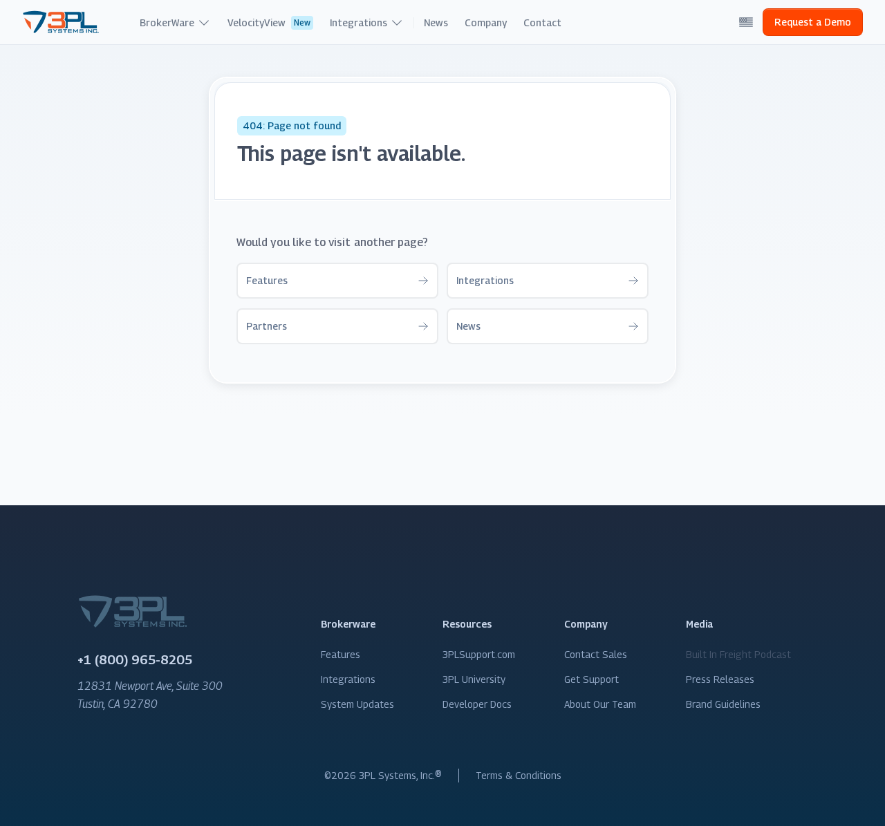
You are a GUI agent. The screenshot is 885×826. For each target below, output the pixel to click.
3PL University (473, 679)
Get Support (591, 679)
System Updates (357, 704)
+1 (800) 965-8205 (134, 660)
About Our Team (600, 704)
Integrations (348, 679)
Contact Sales (595, 654)
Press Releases (720, 679)
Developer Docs (477, 704)
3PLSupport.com (478, 654)
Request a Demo (812, 22)
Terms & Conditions (518, 775)
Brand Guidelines (723, 704)
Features (340, 654)
